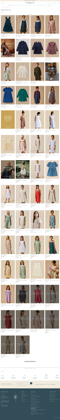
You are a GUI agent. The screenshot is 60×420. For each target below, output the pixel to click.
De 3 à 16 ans (7, 7)
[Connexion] (52, 3)
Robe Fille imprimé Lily (19, 330)
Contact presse (23, 401)
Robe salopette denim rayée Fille (5, 82)
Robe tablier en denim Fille (34, 106)
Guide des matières (52, 398)
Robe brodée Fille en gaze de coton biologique (7, 330)
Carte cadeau (51, 393)
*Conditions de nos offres (34, 399)
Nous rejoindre (23, 399)
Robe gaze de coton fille (20, 367)
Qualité (22, 398)
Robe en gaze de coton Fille (5, 106)
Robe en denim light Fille (48, 180)
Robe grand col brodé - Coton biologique (36, 35)
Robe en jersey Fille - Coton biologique (21, 280)
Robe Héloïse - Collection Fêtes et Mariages (36, 155)
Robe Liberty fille (27, 367)
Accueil (2, 7)
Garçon (30, 5)
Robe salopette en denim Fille (5, 35)
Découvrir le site (57, 378)
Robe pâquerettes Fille (4, 280)
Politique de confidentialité (23, 386)
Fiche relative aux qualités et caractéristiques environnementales (37, 410)
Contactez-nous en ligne (4, 406)
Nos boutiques (23, 396)
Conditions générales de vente (35, 401)
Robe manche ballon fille (39, 367)
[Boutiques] (54, 3)
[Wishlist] (56, 3)
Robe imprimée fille (33, 367)
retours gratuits (24, 378)
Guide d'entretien (52, 396)
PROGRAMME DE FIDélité (13, 378)
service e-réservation (35, 378)
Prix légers (43, 5)
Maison (38, 5)
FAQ (31, 393)
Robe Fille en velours (33, 82)
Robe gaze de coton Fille (19, 106)
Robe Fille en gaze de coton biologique (6, 155)
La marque (22, 393)
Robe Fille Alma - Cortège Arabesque (50, 130)
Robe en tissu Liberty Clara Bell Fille (50, 230)
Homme (22, 5)
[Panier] (58, 3)
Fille (26, 5)
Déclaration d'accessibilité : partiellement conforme (37, 414)
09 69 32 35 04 (3, 395)
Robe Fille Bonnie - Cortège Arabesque (36, 130)
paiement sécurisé (2, 378)
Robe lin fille (15, 367)
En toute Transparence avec (35, 407)
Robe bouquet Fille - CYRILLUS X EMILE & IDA (52, 280)
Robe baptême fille (52, 367)
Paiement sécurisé (33, 398)
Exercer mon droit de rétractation (36, 396)
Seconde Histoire (52, 401)
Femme (18, 5)
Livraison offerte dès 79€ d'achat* (30, 0)
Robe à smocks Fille (33, 205)
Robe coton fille (10, 367)
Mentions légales (33, 404)
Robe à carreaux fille (4, 367)
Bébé (34, 5)
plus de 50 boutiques (46, 377)
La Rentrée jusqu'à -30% (12, 5)
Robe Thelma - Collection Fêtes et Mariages (36, 180)
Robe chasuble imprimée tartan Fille (21, 35)
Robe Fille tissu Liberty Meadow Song (21, 130)
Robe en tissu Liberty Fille (49, 35)
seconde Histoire (49, 5)
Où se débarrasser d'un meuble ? (54, 399)
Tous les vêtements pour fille (32, 368)
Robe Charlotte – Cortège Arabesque (21, 180)
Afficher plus (3, 371)
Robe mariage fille (46, 367)
